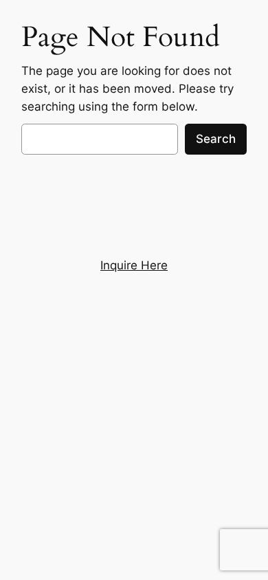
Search (216, 139)
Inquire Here (134, 265)
